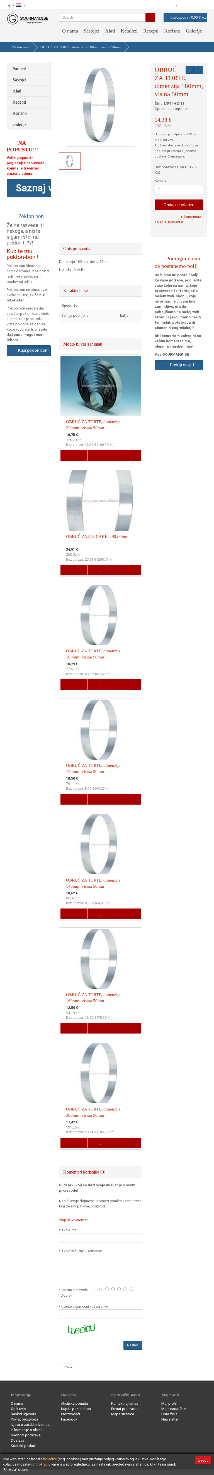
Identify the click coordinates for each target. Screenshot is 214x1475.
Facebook (69, 1419)
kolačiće (50, 1459)
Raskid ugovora (23, 1414)
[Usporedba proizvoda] (188, 5)
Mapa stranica (122, 1414)
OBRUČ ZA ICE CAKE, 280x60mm (98, 536)
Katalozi (129, 31)
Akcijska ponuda (74, 1403)
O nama (70, 31)
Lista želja (169, 1414)
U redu (203, 1460)
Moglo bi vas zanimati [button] (83, 344)
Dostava (17, 1440)
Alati (110, 31)
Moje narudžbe (173, 1409)
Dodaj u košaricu (179, 204)
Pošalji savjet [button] (181, 364)
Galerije (194, 31)
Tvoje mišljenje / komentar (81, 1251)
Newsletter (170, 1419)
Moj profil (169, 1403)
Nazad (69, 1367)
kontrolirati (39, 1464)
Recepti (151, 31)
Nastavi (132, 1345)
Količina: (161, 181)
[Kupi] (203, 5)
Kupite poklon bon (76, 1409)
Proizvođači (70, 1414)
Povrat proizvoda (24, 1419)
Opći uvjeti (19, 1409)
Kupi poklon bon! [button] (32, 350)
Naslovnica (20, 47)
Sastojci (91, 31)
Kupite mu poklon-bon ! (22, 254)
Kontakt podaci (23, 1446)
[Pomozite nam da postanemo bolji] (157, 5)
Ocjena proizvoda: (75, 1290)
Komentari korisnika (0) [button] (84, 1172)
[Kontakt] (164, 5)
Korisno (172, 31)
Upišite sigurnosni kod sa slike (84, 1307)
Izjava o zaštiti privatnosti (31, 1424)
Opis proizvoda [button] (77, 248)
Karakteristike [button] (76, 290)
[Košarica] (195, 5)
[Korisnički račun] (173, 5)
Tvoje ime (68, 1230)
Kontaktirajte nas (124, 1403)
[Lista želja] (182, 5)
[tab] (100, 248)
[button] (29, 188)
